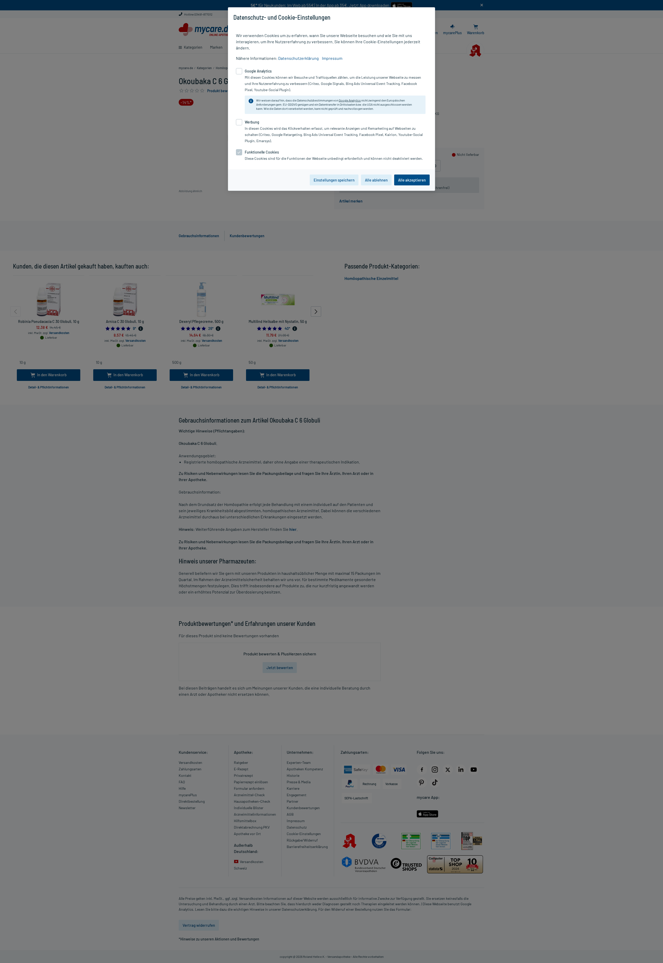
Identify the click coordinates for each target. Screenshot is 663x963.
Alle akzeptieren (412, 180)
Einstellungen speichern (334, 180)
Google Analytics (350, 100)
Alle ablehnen (376, 180)
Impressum (332, 58)
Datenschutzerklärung (298, 58)
